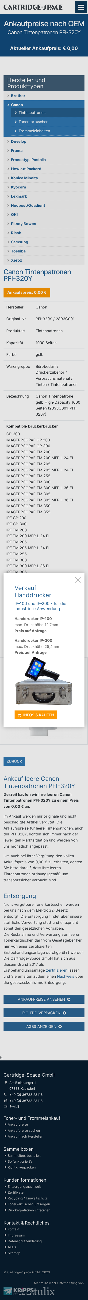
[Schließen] (78, 579)
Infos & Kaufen (38, 715)
